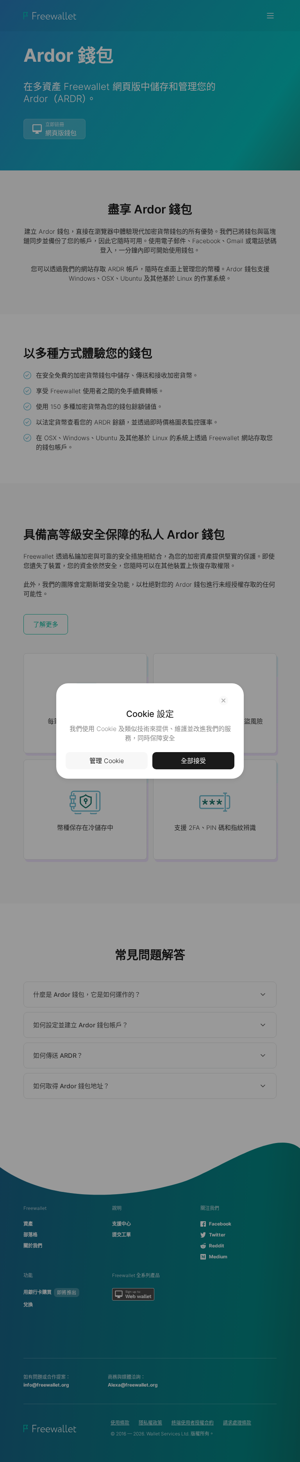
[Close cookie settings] (223, 700)
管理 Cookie (106, 761)
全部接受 (193, 761)
